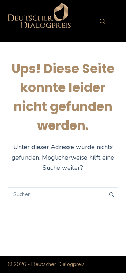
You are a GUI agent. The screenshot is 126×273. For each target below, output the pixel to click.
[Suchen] (102, 21)
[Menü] (115, 21)
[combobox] (56, 194)
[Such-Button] (111, 194)
